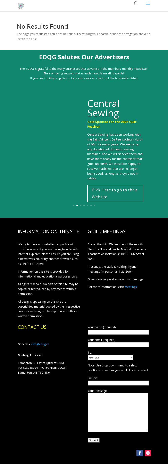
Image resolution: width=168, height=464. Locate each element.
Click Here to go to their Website (114, 193)
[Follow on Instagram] (148, 453)
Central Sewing (103, 108)
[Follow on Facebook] (139, 453)
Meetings (131, 287)
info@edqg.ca (40, 344)
